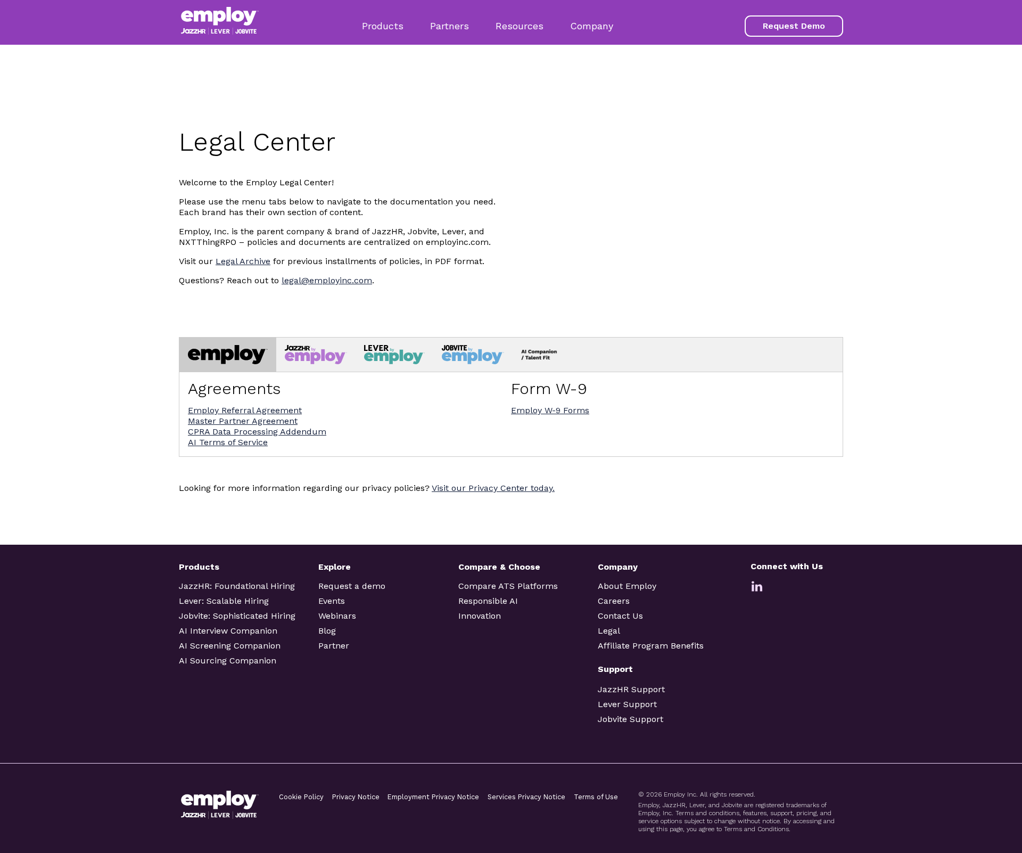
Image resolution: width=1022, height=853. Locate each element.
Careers (614, 601)
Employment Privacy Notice (433, 797)
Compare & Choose (499, 567)
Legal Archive (243, 261)
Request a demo (351, 586)
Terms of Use (596, 797)
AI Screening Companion (230, 646)
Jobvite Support (630, 719)
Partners (449, 25)
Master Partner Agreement (243, 421)
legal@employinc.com (327, 280)
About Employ (627, 586)
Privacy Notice (356, 797)
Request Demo (794, 26)
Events (331, 601)
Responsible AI (488, 601)
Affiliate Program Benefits (651, 646)
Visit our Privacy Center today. (493, 488)
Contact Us (620, 616)
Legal (609, 631)
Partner (333, 646)
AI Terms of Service (228, 442)
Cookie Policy (301, 797)
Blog (327, 631)
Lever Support (627, 704)
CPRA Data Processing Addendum (257, 431)
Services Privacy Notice (526, 797)
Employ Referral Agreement (245, 410)
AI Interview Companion (228, 631)
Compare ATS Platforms (508, 586)
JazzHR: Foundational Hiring (237, 586)
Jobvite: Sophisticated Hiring (237, 616)
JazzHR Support (631, 689)
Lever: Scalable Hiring (224, 601)
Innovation (479, 616)
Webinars (337, 616)
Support (615, 669)
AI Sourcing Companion (227, 660)
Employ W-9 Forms (550, 410)
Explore (334, 567)
